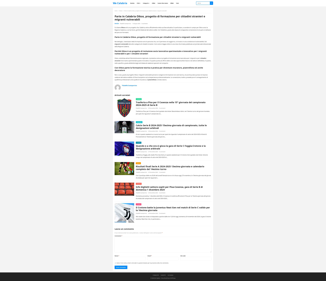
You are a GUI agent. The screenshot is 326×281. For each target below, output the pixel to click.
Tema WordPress (165, 278)
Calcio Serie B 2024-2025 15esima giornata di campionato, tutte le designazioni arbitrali (171, 127)
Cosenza (139, 99)
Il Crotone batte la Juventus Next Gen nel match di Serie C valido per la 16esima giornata (173, 209)
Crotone (139, 142)
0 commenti (145, 23)
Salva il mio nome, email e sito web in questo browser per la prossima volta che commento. (143, 263)
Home (116, 11)
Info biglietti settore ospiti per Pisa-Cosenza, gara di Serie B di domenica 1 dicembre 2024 (169, 188)
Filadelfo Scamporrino (125, 23)
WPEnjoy (173, 278)
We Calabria (120, 3)
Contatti (163, 275)
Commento (118, 236)
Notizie (120, 11)
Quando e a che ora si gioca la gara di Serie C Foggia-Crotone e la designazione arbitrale (171, 147)
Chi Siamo (170, 275)
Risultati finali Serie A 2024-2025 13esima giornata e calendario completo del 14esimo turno (170, 168)
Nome (117, 256)
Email (150, 256)
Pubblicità (156, 275)
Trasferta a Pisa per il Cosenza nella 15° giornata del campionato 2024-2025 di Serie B (171, 104)
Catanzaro (139, 122)
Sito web (182, 256)
